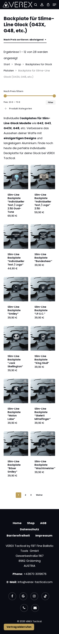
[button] (54, 4)
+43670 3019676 (35, 574)
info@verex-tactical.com (35, 582)
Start (7, 64)
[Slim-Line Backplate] (16, 177)
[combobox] (25, 40)
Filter (50, 102)
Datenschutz (29, 529)
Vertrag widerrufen (19, 627)
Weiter (39, 495)
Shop (17, 64)
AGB (43, 523)
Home (17, 523)
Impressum (43, 535)
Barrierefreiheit (18, 535)
